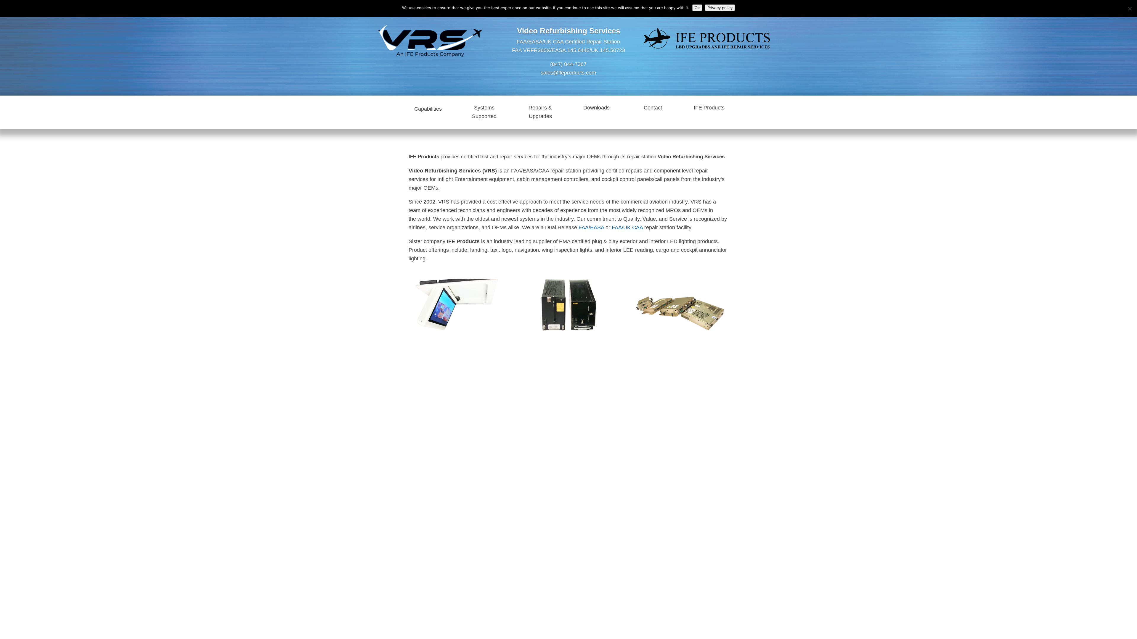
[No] (1130, 9)
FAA (584, 227)
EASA (597, 227)
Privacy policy (720, 7)
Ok (697, 7)
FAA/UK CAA (628, 227)
